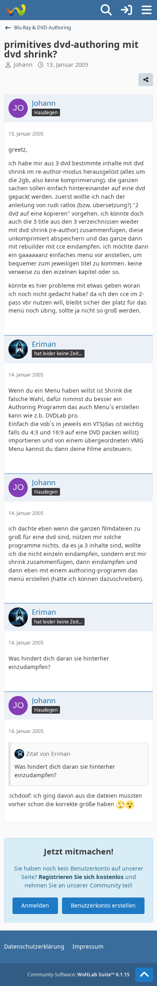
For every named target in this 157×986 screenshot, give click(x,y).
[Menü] (146, 10)
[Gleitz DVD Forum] (15, 10)
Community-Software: (78, 974)
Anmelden (35, 905)
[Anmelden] (126, 10)
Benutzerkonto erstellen (103, 905)
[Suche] (106, 10)
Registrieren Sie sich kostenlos (81, 877)
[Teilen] (145, 79)
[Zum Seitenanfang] (144, 974)
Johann (23, 64)
